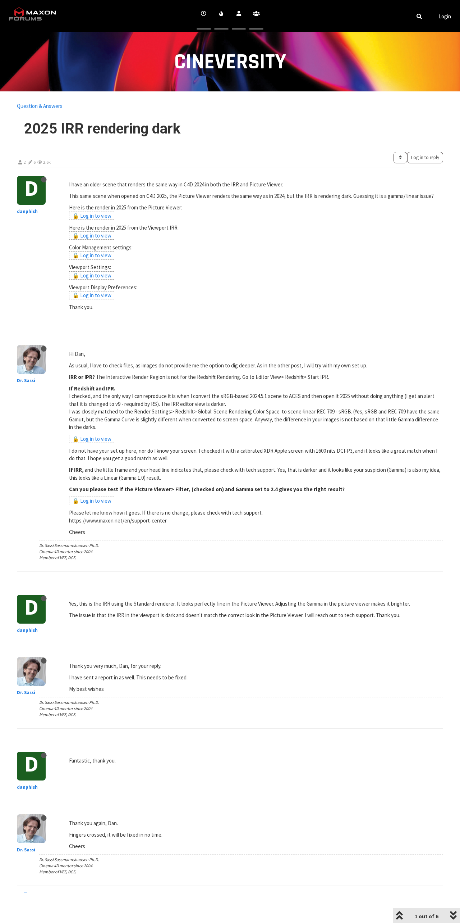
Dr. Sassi (26, 380)
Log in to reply (425, 157)
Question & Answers (40, 106)
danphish (27, 211)
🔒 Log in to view (91, 215)
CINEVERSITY (230, 62)
